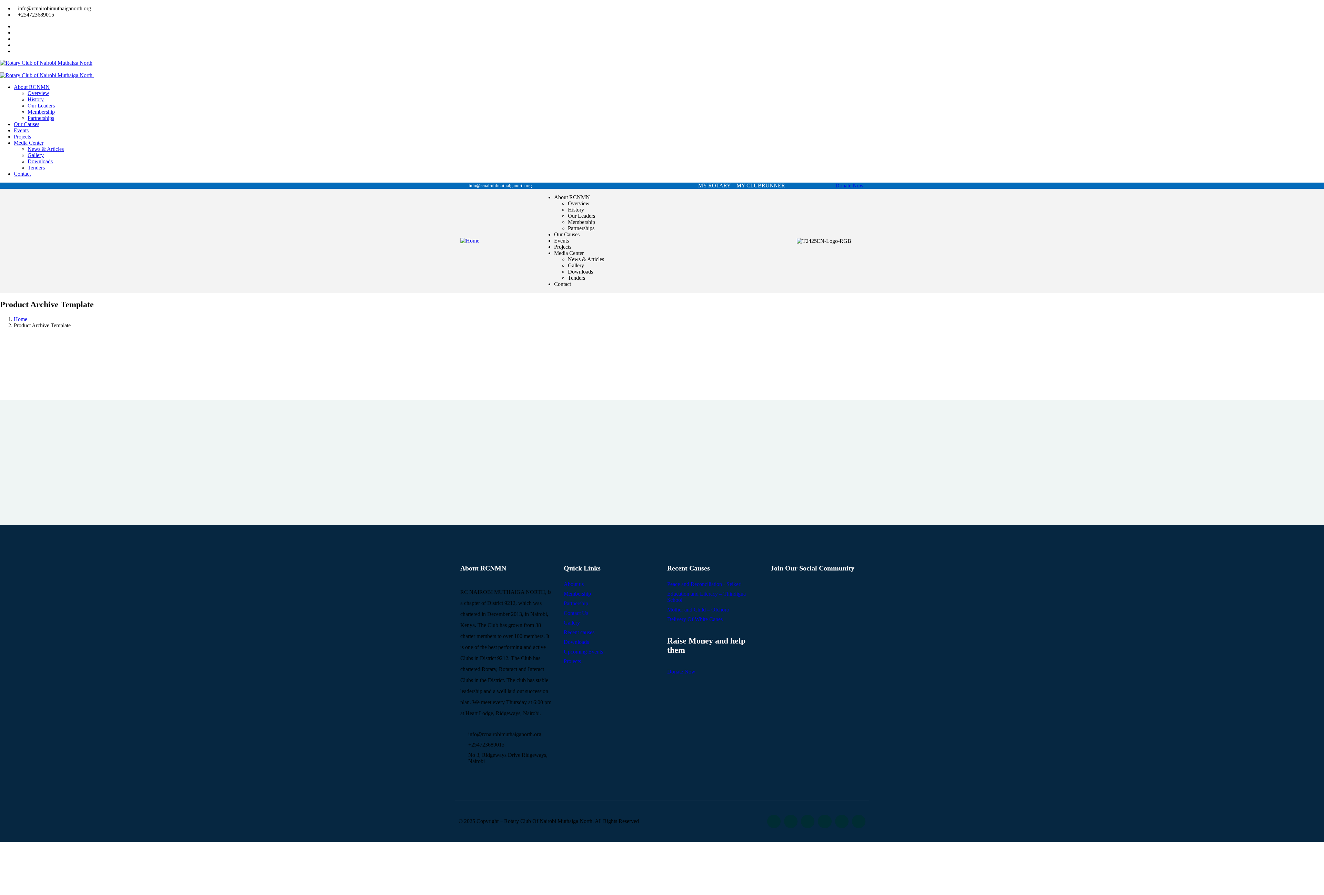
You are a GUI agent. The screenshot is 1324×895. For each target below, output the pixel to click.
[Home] (469, 241)
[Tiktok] (858, 821)
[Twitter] (774, 821)
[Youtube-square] (842, 821)
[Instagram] (807, 821)
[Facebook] (791, 821)
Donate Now (849, 185)
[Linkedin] (824, 821)
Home (20, 319)
